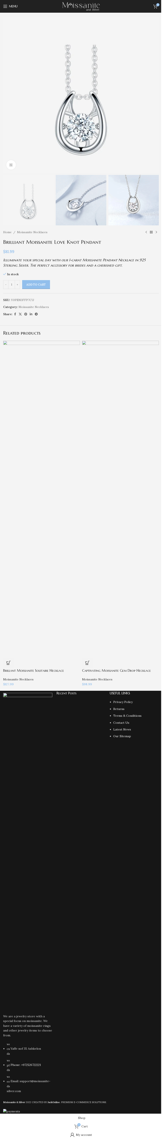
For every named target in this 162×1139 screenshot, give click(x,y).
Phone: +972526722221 (26, 1065)
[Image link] (27, 851)
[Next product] (156, 232)
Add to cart (36, 284)
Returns (118, 709)
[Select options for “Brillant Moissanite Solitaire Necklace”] (8, 663)
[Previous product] (146, 232)
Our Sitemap (122, 736)
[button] (87, 663)
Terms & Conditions (127, 716)
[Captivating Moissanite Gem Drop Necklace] (120, 499)
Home (7, 232)
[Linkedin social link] (31, 314)
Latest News (122, 729)
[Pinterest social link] (25, 314)
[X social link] (20, 314)
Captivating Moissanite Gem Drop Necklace (116, 670)
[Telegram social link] (36, 314)
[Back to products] (151, 232)
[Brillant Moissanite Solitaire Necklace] (41, 499)
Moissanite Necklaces (32, 232)
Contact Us (121, 723)
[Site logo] (81, 6)
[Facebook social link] (15, 314)
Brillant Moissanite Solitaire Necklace (33, 670)
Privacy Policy (123, 702)
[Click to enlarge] (11, 165)
